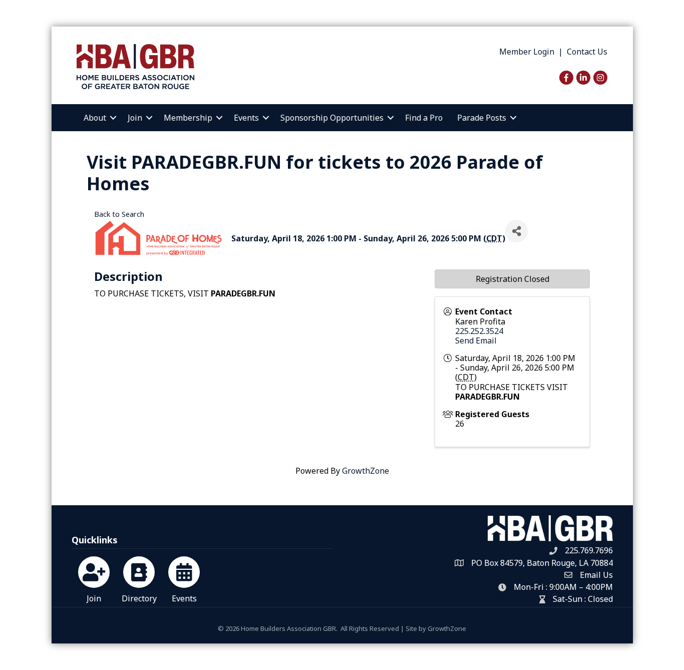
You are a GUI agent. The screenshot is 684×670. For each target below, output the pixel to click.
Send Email (476, 340)
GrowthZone (365, 470)
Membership (188, 117)
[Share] (516, 231)
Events (246, 117)
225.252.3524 (479, 331)
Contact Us (587, 51)
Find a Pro (424, 117)
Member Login (526, 51)
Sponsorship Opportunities (332, 117)
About (95, 117)
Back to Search (119, 214)
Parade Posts (481, 117)
